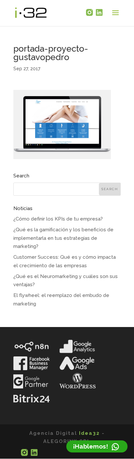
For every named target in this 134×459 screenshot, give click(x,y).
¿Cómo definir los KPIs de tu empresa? (58, 219)
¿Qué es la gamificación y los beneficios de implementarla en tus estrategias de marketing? (63, 238)
